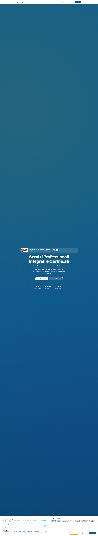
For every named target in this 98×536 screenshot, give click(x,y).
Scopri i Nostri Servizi (41, 278)
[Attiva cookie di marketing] (45, 531)
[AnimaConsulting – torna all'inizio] (20, 2)
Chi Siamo (67, 2)
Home (62, 2)
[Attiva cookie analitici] (45, 526)
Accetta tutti (92, 533)
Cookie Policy (62, 522)
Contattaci (78, 2)
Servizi (72, 2)
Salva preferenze (83, 533)
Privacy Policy (69, 522)
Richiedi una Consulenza (56, 278)
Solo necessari (74, 533)
